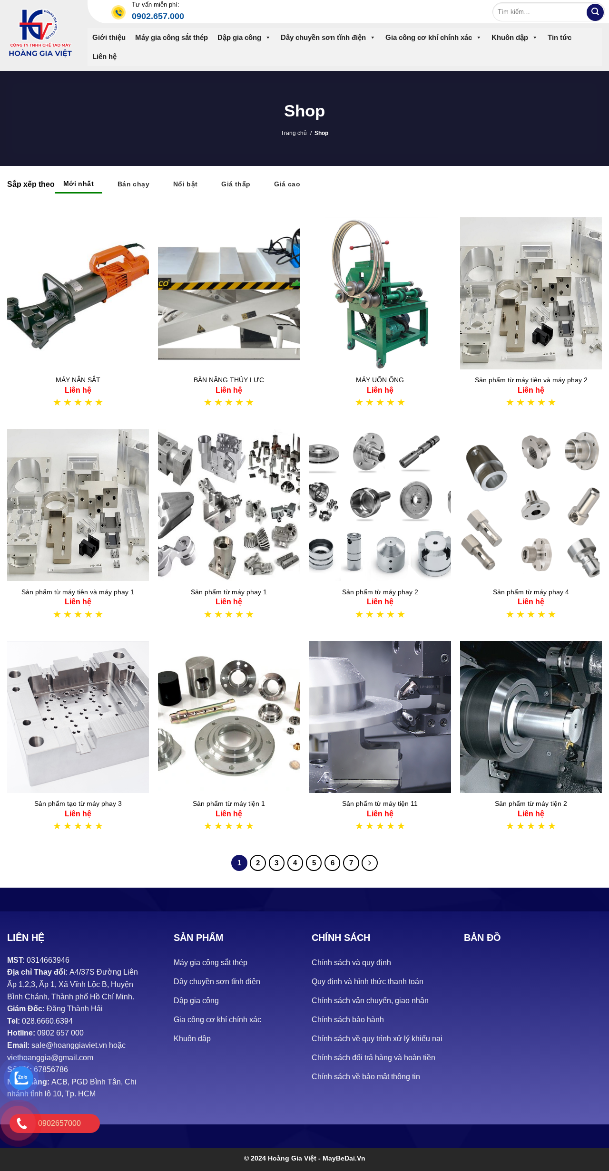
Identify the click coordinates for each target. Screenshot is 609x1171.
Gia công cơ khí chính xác (428, 37)
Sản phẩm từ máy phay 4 (531, 592)
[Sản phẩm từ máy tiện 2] (531, 717)
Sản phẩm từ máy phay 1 (229, 592)
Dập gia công (239, 37)
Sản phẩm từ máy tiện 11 (380, 803)
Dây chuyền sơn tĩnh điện (323, 37)
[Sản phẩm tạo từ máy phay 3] (78, 717)
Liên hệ (104, 56)
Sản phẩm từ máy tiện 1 (229, 803)
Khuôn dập (509, 37)
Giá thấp (235, 184)
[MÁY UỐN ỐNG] (380, 293)
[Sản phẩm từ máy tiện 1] (229, 717)
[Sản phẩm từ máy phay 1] (229, 505)
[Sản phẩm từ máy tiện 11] (380, 717)
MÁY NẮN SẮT (78, 380)
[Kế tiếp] (370, 863)
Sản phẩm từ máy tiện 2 (531, 803)
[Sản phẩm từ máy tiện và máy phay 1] (78, 505)
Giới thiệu (109, 37)
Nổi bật (185, 184)
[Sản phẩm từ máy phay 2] (380, 505)
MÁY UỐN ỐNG (380, 380)
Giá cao (287, 184)
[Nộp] (595, 12)
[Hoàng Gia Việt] (40, 33)
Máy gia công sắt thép (171, 37)
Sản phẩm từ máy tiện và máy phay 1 (77, 592)
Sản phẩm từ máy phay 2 (380, 592)
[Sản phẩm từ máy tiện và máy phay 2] (531, 293)
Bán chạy (133, 184)
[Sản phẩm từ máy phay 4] (531, 505)
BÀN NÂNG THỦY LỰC (229, 380)
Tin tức (559, 37)
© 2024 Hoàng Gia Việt (281, 1158)
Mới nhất (78, 183)
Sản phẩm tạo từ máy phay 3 (78, 803)
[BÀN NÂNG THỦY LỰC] (229, 293)
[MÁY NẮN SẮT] (78, 293)
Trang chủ (294, 133)
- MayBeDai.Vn (341, 1158)
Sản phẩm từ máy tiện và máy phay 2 (531, 380)
